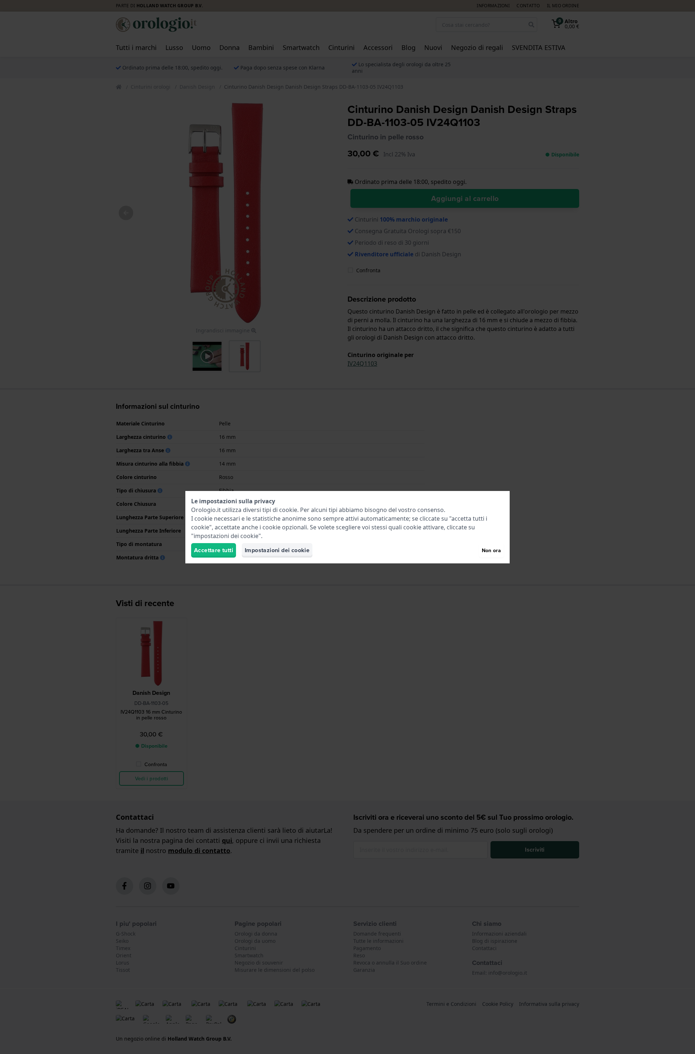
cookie (288, 510)
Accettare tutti (213, 550)
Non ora (491, 550)
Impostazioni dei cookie (277, 550)
